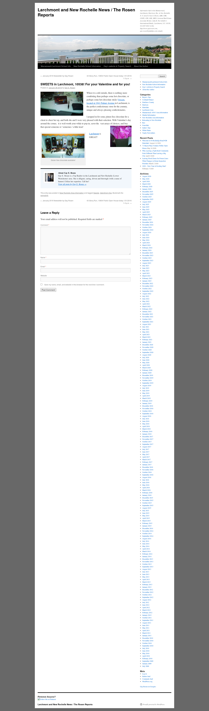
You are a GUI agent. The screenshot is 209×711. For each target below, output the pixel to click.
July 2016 (145, 480)
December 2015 (147, 498)
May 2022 (145, 301)
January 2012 (146, 615)
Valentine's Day (106, 193)
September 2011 (147, 620)
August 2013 (146, 569)
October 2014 (147, 533)
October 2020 (147, 350)
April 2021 (146, 334)
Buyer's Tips (146, 97)
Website (44, 275)
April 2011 (146, 630)
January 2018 (146, 434)
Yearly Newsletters (148, 133)
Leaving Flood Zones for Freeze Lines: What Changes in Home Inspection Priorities (155, 161)
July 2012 (145, 602)
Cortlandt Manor (148, 100)
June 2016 (145, 482)
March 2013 (146, 582)
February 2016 (147, 492)
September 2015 (147, 505)
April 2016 (146, 487)
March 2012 (146, 610)
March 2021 (146, 337)
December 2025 (147, 191)
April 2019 (146, 395)
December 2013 (147, 559)
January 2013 (146, 587)
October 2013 (147, 564)
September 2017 (147, 444)
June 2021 (145, 329)
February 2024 (147, 247)
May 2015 (145, 515)
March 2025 (146, 214)
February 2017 (147, 462)
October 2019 (147, 380)
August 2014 (146, 538)
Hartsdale (145, 107)
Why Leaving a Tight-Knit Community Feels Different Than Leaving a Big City (155, 153)
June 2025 (145, 207)
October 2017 (147, 441)
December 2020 (147, 344)
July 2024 (145, 235)
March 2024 (146, 245)
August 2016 (146, 477)
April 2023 (146, 273)
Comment (45, 225)
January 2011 (146, 635)
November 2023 (147, 255)
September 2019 (147, 383)
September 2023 (147, 260)
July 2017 (145, 449)
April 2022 (146, 304)
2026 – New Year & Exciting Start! (154, 166)
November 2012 (147, 592)
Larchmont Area (147, 110)
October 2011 (147, 617)
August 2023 (146, 263)
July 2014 (145, 541)
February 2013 (147, 584)
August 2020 (146, 355)
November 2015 (147, 500)
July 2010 (145, 648)
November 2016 (147, 469)
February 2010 (147, 658)
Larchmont (94, 133)
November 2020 (147, 347)
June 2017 (145, 452)
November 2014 (147, 531)
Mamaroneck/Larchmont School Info (56, 66)
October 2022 (147, 288)
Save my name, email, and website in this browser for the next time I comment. (74, 284)
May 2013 (145, 577)
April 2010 (146, 656)
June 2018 (145, 421)
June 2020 (145, 360)
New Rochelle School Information (87, 66)
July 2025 (145, 204)
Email (43, 266)
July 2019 (145, 388)
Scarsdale (145, 125)
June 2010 (145, 651)
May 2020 (145, 362)
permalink (44, 195)
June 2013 (145, 574)
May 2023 (145, 270)
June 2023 (145, 268)
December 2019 (147, 375)
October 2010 (147, 643)
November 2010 (147, 640)
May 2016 (145, 485)
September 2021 (147, 321)
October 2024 (147, 227)
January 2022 (146, 311)
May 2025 (145, 209)
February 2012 (147, 612)
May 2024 (145, 240)
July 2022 (145, 296)
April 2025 (146, 212)
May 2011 (145, 628)
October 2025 (147, 196)
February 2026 (147, 186)
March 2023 (146, 276)
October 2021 (147, 319)
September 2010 (147, 646)
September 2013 (147, 566)
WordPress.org (147, 681)
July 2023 (145, 265)
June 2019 (145, 390)
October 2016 (147, 472)
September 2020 (147, 352)
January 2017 (146, 464)
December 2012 (147, 589)
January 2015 (146, 526)
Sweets (96, 193)
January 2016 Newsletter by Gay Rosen (57, 76)
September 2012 (147, 597)
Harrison (145, 105)
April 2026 (146, 181)
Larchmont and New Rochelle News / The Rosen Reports (86, 12)
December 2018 (147, 406)
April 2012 (146, 607)
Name (43, 257)
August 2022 (146, 293)
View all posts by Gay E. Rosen (72, 184)
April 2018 (146, 426)
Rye (143, 122)
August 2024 (146, 232)
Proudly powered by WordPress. (154, 704)
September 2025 (147, 199)
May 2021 (145, 332)
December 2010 (147, 638)
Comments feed (147, 679)
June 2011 (145, 625)
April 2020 (146, 365)
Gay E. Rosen (70, 87)
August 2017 (146, 447)
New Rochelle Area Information (72, 193)
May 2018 (145, 424)
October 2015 (147, 503)
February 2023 (147, 278)
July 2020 (145, 357)
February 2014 (147, 554)
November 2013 (147, 561)
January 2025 (146, 219)
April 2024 (146, 242)
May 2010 (145, 653)
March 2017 (146, 459)
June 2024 (145, 237)
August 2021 (146, 324)
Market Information (149, 115)
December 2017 (147, 436)
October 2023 (147, 258)
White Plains (146, 130)
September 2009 (147, 661)
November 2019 (147, 378)
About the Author (141, 66)
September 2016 (147, 475)
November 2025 (147, 194)
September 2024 (147, 230)
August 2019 (146, 385)
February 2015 (147, 523)
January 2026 (146, 189)
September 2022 (147, 291)
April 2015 (146, 518)
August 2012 (146, 600)
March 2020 (146, 367)
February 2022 (147, 309)
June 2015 (145, 513)
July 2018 (145, 418)
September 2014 (147, 536)
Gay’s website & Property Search (117, 66)
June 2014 (145, 543)
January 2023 (146, 281)
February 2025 (147, 217)
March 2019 (146, 398)
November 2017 (147, 439)
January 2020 (146, 373)
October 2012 (147, 594)
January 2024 (146, 250)
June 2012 (145, 605)
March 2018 (146, 429)
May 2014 (145, 546)
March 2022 (146, 306)
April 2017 (146, 457)
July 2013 (145, 572)
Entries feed (146, 676)
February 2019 (147, 401)
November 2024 (147, 225)
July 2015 (145, 510)
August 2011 (146, 623)
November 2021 (147, 316)
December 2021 (147, 314)
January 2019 (146, 403)
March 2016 (146, 490)
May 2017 (145, 454)
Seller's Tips (146, 128)
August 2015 (146, 508)
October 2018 (147, 411)
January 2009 (146, 663)
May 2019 (145, 393)
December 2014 (147, 528)
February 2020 (147, 370)
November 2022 (147, 286)
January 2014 (146, 556)
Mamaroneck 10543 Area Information (155, 112)
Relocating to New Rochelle (151, 120)
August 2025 (146, 202)
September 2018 (147, 413)
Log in (144, 674)
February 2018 (147, 431)
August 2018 (146, 416)
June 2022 (145, 299)
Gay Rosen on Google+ (148, 686)
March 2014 (146, 551)
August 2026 (146, 176)
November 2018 (147, 408)
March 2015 (146, 521)
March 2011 (146, 633)
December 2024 (147, 222)
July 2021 (145, 327)
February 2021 (147, 339)
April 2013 (146, 579)
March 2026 (146, 184)
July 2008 (145, 666)
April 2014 (146, 549)
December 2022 (147, 283)
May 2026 (145, 179)
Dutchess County (148, 102)
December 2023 (147, 253)
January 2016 (146, 495)
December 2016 (147, 467)
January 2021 (146, 342)
